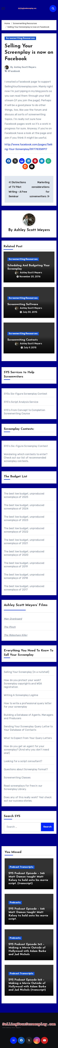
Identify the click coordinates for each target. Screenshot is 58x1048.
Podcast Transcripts (21, 867)
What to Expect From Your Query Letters (28, 738)
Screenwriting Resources (20, 38)
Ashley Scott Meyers (25, 67)
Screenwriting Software (22, 304)
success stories (22, 800)
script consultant (30, 761)
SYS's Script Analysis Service (21, 401)
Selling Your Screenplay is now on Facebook (29, 52)
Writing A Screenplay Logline (21, 695)
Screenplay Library (15, 789)
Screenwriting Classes (17, 777)
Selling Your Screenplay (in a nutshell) (26, 672)
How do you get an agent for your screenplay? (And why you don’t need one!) (26, 749)
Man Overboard (13, 618)
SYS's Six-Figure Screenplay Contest (26, 446)
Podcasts (15, 902)
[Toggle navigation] (3, 8)
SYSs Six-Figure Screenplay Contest (25, 393)
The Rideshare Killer (15, 635)
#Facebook (14, 71)
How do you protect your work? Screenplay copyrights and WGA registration (23, 683)
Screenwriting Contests (22, 340)
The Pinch (10, 626)
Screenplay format (35, 769)
